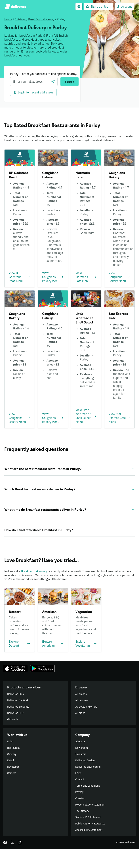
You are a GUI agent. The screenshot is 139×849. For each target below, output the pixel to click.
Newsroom (81, 747)
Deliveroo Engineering (87, 766)
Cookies (80, 798)
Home (8, 19)
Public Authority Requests (90, 823)
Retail (10, 760)
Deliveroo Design (85, 760)
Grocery (11, 754)
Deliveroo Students (18, 706)
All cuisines (82, 700)
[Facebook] (5, 842)
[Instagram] (19, 842)
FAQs (78, 773)
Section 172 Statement (88, 817)
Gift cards (12, 719)
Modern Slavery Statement (90, 804)
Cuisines (20, 19)
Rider (10, 741)
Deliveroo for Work (17, 700)
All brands (81, 694)
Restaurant (13, 747)
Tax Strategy (82, 811)
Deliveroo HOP (15, 713)
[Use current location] (53, 81)
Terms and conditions (87, 785)
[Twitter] (12, 842)
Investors (80, 754)
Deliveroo (15, 6)
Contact (79, 779)
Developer (13, 766)
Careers (11, 773)
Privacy (79, 792)
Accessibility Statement (88, 830)
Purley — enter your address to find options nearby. (43, 74)
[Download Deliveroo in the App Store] (15, 668)
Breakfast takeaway (41, 19)
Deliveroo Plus (15, 694)
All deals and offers (86, 706)
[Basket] (79, 6)
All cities (80, 713)
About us (80, 741)
